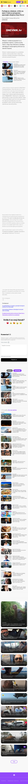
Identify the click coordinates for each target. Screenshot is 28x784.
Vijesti (12, 5)
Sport (17, 5)
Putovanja (23, 5)
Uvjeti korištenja (24, 780)
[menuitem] (25, 2)
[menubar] (25, 2)
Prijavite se (14, 359)
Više (14, 761)
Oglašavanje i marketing (13, 780)
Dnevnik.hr (5, 5)
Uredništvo (3, 780)
